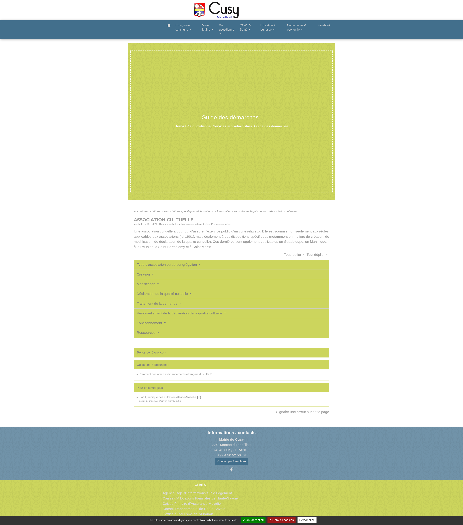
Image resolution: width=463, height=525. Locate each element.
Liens (200, 484)
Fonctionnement (150, 323)
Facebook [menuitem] (324, 25)
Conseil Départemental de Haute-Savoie (194, 509)
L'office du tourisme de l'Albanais (188, 514)
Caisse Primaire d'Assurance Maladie (192, 503)
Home (179, 126)
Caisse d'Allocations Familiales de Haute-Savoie (200, 498)
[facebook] (231, 469)
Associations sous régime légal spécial (241, 211)
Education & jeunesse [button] (268, 27)
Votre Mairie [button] (206, 27)
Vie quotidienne (198, 126)
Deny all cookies (283, 520)
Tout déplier (318, 255)
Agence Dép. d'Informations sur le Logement (197, 493)
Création (144, 274)
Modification (146, 284)
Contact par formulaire (231, 461)
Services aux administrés (232, 126)
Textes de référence (150, 352)
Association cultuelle (283, 211)
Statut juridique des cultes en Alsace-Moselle (170, 397)
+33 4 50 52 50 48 (231, 455)
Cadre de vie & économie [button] (296, 27)
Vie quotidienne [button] (226, 27)
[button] (169, 26)
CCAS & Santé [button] (245, 27)
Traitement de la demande (157, 303)
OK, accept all (254, 520)
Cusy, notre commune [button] (182, 27)
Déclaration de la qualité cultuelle (163, 294)
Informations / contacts (232, 432)
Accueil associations (147, 211)
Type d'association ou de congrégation (167, 264)
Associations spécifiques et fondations (189, 211)
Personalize (307, 520)
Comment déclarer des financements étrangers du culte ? (175, 374)
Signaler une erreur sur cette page (302, 412)
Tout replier (295, 255)
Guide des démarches (271, 126)
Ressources (146, 333)
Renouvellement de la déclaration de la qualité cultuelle (180, 313)
